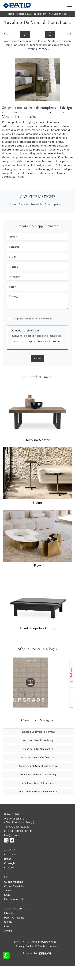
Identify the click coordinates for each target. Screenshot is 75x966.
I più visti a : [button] (60, 204)
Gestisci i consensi (48, 946)
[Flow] (37, 536)
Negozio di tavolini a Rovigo (38, 740)
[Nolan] (37, 473)
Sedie (7, 894)
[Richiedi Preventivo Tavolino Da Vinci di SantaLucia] (25, 34)
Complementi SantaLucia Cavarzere (38, 791)
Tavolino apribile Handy (37, 628)
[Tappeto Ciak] (6, 34)
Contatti (9, 867)
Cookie (29, 946)
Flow (37, 565)
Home (11, 14)
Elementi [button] (23, 204)
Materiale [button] (36, 204)
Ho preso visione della (33, 318)
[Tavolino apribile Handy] (37, 599)
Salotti (8, 922)
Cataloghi (9, 863)
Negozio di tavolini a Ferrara (38, 731)
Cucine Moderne (13, 881)
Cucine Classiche (14, 886)
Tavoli (7, 890)
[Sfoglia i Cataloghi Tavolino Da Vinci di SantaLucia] (50, 34)
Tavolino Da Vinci (58, 14)
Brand (7, 858)
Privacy (20, 946)
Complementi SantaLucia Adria (38, 783)
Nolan (37, 503)
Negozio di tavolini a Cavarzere (38, 757)
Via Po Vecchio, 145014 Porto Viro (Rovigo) (19, 820)
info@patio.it (11, 835)
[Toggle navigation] (69, 5)
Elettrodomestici (13, 899)
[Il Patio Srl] (16, 5)
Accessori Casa (24, 14)
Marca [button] (12, 204)
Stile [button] (47, 204)
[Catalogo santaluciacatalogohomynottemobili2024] (30, 682)
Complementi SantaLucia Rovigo (38, 774)
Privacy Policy (45, 318)
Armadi (8, 930)
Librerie (8, 913)
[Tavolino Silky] (69, 34)
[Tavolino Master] (37, 410)
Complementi (40, 14)
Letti (6, 926)
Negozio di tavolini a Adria (38, 748)
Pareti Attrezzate (14, 917)
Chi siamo (10, 854)
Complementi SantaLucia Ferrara (38, 765)
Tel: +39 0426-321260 (16, 826)
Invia (37, 358)
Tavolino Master (37, 440)
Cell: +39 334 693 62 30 (18, 831)
